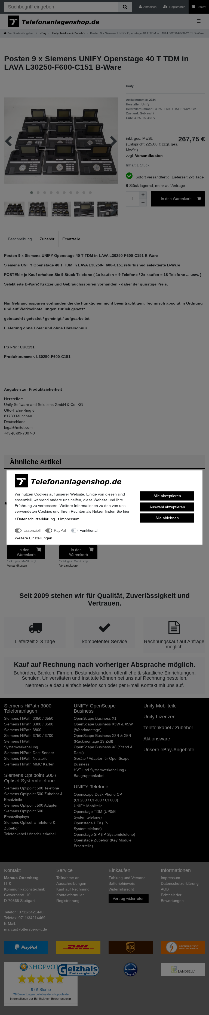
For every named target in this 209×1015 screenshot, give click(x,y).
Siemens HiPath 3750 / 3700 (28, 735)
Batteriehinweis (122, 883)
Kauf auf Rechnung (73, 889)
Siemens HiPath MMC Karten (29, 764)
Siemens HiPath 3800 (22, 730)
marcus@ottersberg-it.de (25, 929)
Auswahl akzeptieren (167, 507)
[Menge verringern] (143, 202)
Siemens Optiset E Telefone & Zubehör (29, 825)
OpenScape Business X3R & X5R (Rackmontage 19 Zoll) (102, 738)
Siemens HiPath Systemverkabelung (21, 744)
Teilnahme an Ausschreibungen (71, 881)
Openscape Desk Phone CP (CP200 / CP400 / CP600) (98, 797)
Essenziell (32, 530)
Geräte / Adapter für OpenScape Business (102, 761)
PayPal (60, 530)
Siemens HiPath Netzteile (26, 758)
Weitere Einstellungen (33, 538)
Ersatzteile (71, 239)
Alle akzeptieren (167, 496)
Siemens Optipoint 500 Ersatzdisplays (23, 814)
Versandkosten (17, 565)
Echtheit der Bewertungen (172, 898)
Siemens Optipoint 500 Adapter (31, 805)
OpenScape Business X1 (95, 718)
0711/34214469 (32, 918)
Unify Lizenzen (159, 716)
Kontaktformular (70, 895)
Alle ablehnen (167, 518)
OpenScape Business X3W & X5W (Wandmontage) (103, 727)
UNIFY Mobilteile (88, 806)
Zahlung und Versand (127, 878)
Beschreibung (20, 239)
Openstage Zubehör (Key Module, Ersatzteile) (103, 843)
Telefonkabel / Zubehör (168, 727)
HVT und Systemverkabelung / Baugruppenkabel (100, 773)
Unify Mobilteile (160, 706)
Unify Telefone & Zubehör (68, 33)
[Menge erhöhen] (143, 195)
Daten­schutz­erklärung (180, 883)
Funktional (88, 530)
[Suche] (125, 7)
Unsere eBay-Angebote (168, 749)
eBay (43, 33)
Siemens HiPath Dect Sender (29, 752)
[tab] (20, 239)
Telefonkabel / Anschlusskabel (30, 834)
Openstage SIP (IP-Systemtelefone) (104, 834)
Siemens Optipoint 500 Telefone (31, 788)
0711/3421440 (31, 912)
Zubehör (47, 239)
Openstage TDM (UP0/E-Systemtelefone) (95, 814)
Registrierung (67, 900)
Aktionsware (156, 739)
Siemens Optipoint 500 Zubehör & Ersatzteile (33, 797)
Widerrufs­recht (121, 889)
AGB (165, 889)
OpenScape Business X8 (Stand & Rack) (103, 750)
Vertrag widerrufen (129, 898)
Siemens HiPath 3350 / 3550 (28, 718)
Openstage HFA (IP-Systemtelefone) (91, 826)
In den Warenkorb (176, 198)
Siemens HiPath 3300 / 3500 (28, 724)
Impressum (170, 878)
